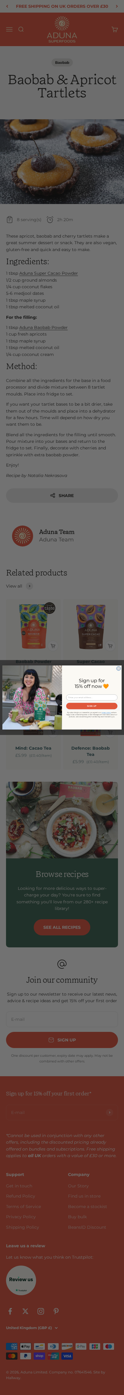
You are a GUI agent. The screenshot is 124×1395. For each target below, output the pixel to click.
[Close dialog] (118, 668)
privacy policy (106, 712)
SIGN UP (92, 705)
